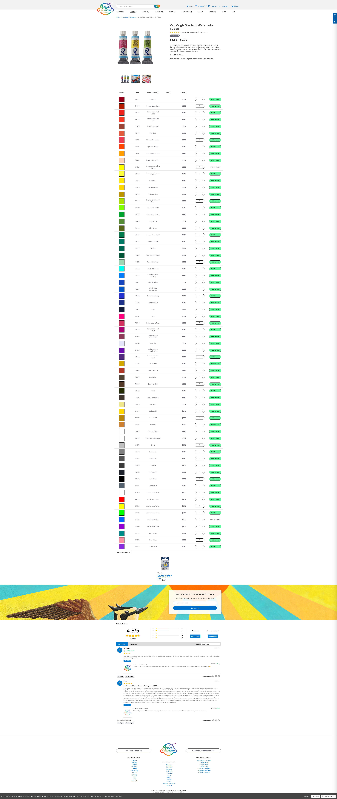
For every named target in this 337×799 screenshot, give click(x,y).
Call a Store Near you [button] (133, 751)
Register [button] (224, 6)
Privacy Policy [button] (204, 764)
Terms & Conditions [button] (204, 773)
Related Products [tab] (123, 552)
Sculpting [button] (159, 12)
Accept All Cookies (328, 796)
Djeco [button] (169, 775)
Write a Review (195, 636)
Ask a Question (213, 636)
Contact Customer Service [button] (203, 751)
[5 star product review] (128, 683)
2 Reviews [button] (184, 32)
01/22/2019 (217, 681)
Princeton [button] (169, 765)
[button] (105, 7)
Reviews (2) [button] (121, 644)
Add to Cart (215, 99)
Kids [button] (224, 12)
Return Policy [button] (204, 766)
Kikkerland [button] (169, 773)
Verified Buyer (130, 650)
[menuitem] (134, 760)
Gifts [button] (234, 12)
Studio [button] (200, 12)
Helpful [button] (121, 676)
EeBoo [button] (169, 781)
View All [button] (169, 785)
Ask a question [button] (194, 32)
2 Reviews (133, 638)
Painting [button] (133, 12)
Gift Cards (201, 6)
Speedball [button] (169, 767)
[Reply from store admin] (127, 668)
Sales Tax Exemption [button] (204, 769)
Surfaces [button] (120, 12)
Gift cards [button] (134, 781)
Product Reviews (122, 624)
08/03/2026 (217, 648)
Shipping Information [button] (204, 771)
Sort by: (198, 644)
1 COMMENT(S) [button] (127, 660)
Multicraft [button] (169, 771)
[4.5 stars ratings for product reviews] (133, 636)
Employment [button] (204, 762)
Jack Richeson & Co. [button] (169, 783)
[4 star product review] (127, 653)
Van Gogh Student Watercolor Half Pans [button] (198, 59)
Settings (306, 796)
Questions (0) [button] (134, 644)
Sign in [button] (214, 6)
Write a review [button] (203, 32)
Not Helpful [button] (130, 676)
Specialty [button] (212, 12)
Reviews (335, 17)
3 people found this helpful (124, 720)
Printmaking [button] (187, 12)
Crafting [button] (172, 12)
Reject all (316, 796)
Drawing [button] (146, 12)
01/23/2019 (213, 708)
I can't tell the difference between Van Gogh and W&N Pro (141, 686)
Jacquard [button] (169, 769)
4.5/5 (133, 631)
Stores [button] (191, 6)
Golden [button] (169, 779)
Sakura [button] (169, 777)
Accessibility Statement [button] (204, 760)
